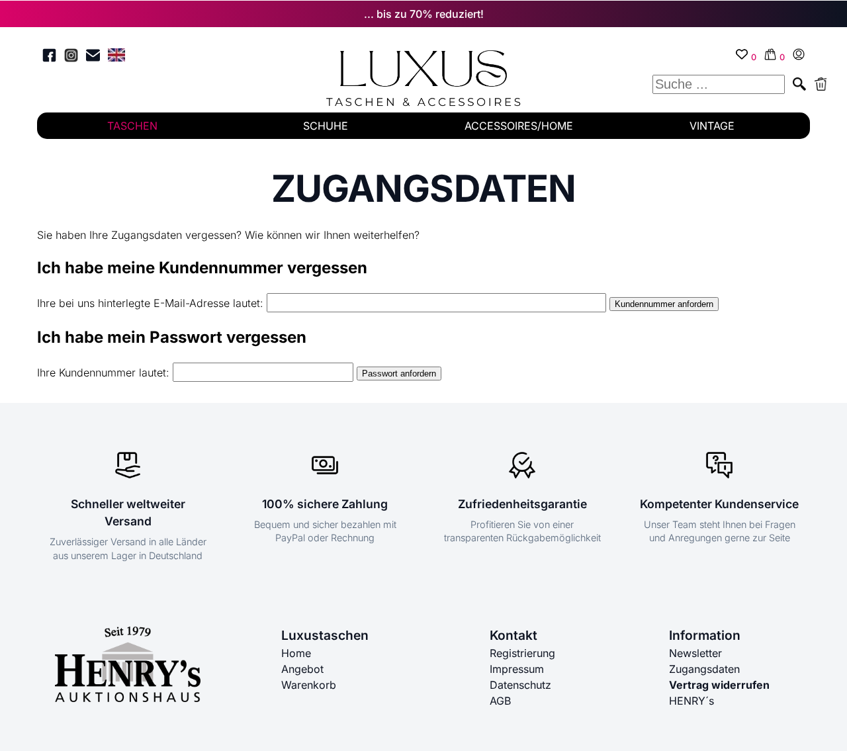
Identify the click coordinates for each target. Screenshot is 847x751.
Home (296, 653)
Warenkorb (308, 684)
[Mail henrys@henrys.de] (93, 57)
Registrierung (522, 653)
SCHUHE (325, 125)
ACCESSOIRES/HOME (519, 125)
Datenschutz (520, 684)
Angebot (302, 669)
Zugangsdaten (704, 669)
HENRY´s (691, 700)
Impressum (517, 669)
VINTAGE (712, 125)
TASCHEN (132, 125)
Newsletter (695, 653)
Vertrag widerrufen (719, 684)
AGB (500, 700)
